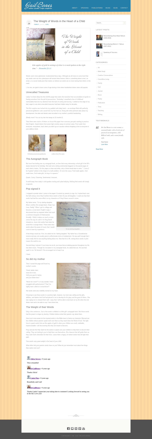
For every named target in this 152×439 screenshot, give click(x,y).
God (99, 87)
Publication (101, 103)
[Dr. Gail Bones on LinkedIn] (76, 429)
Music (108, 8)
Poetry (100, 99)
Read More (99, 149)
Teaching (101, 110)
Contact (124, 8)
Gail (47, 24)
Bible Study (101, 71)
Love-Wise (104, 144)
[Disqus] (58, 383)
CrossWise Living (103, 79)
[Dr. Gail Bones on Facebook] (68, 429)
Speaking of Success (110, 52)
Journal (100, 91)
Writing (100, 114)
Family (36, 24)
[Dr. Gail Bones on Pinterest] (79, 429)
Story (99, 106)
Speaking (85, 8)
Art (99, 67)
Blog (115, 8)
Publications (97, 8)
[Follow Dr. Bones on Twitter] (72, 429)
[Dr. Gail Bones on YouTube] (83, 429)
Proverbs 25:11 (45, 68)
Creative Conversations (105, 75)
